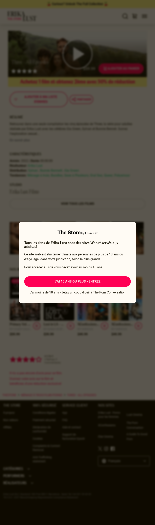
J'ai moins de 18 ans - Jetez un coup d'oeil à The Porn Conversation (77, 292)
